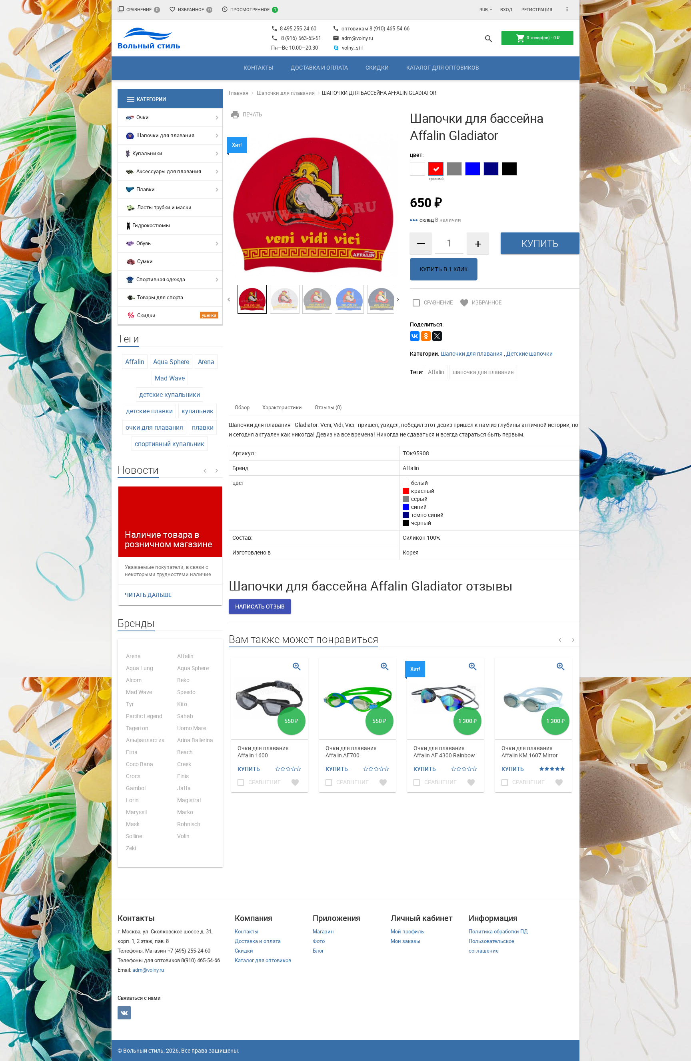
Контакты (258, 67)
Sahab (185, 716)
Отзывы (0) (328, 407)
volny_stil (352, 47)
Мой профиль (407, 931)
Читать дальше (148, 595)
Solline (134, 836)
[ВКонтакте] (414, 336)
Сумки (144, 261)
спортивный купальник (169, 443)
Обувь (143, 243)
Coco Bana (139, 764)
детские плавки (149, 410)
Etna (132, 752)
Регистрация (536, 9)
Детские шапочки (529, 353)
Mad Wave (170, 378)
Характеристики (282, 407)
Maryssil (136, 812)
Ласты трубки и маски (164, 207)
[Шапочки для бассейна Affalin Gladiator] (313, 204)
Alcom (134, 680)
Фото (319, 941)
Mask (133, 824)
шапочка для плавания (483, 372)
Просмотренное (249, 9)
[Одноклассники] (426, 336)
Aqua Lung (139, 668)
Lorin (132, 800)
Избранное (190, 9)
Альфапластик (145, 740)
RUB (483, 9)
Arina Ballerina (195, 740)
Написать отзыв (260, 606)
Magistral (189, 800)
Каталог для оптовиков (442, 67)
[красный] (435, 169)
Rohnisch (188, 824)
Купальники (146, 153)
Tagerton (137, 728)
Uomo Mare (191, 728)
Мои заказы (405, 941)
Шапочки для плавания (164, 135)
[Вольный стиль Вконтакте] (124, 1012)
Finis (183, 776)
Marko (185, 812)
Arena (206, 361)
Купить (249, 769)
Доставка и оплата (319, 67)
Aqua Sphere (171, 361)
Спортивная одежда (160, 279)
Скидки (377, 67)
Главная (238, 92)
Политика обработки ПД (498, 931)
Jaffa (184, 788)
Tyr (130, 704)
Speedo (186, 692)
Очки (142, 117)
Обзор (242, 407)
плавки (203, 427)
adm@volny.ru (353, 38)
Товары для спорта (159, 297)
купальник (198, 410)
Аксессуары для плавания (168, 171)
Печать (246, 114)
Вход (506, 9)
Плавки (145, 189)
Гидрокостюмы (150, 225)
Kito (182, 704)
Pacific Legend (144, 716)
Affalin (134, 361)
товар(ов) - (537, 38)
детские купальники (169, 394)
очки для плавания (154, 427)
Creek (184, 764)
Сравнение (138, 9)
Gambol (136, 788)
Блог (318, 950)
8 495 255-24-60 (293, 28)
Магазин (323, 931)
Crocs (133, 776)
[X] (437, 336)
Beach (185, 752)
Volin (183, 836)
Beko (183, 680)
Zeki (131, 848)
